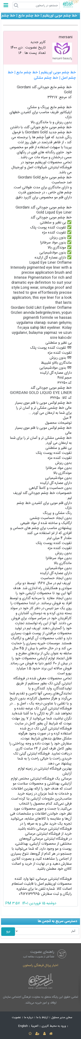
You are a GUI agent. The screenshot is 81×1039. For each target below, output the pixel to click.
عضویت (16, 1017)
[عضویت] (37, 1034)
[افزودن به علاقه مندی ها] (30, 1034)
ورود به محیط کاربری (54, 1026)
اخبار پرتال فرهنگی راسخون (40, 965)
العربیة (34, 1026)
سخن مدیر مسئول (61, 1017)
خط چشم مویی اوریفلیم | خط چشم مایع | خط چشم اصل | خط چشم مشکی (42, 75)
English (23, 1026)
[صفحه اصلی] (50, 1034)
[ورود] (44, 1034)
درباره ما (28, 1017)
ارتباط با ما (42, 1017)
